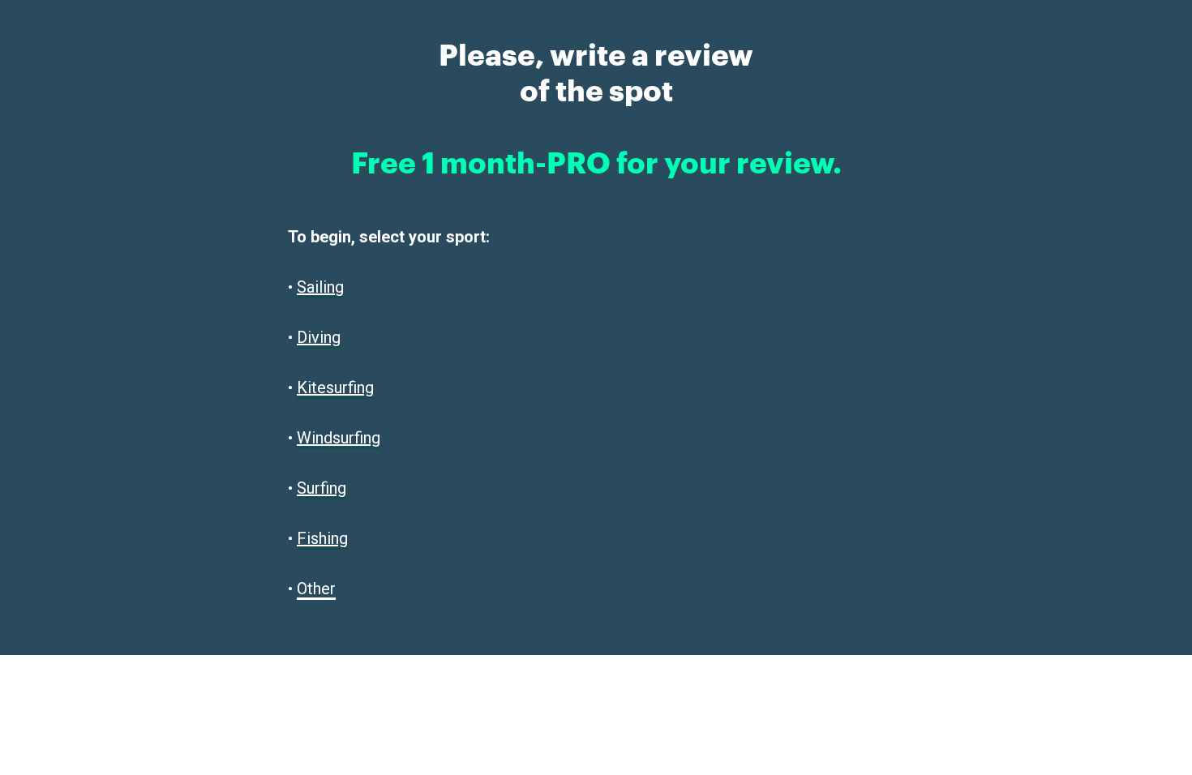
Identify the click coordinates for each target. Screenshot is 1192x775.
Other (316, 588)
